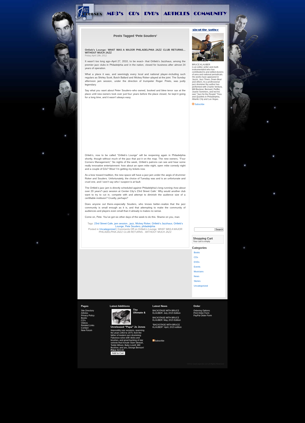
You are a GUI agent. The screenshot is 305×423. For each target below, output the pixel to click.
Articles (84, 313)
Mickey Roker (142, 223)
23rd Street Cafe (103, 223)
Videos (84, 323)
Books (197, 252)
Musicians (199, 271)
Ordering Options (201, 310)
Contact (84, 328)
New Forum (86, 330)
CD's (83, 320)
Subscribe (159, 341)
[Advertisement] (135, 126)
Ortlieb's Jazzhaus (162, 223)
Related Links (87, 325)
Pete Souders (132, 226)
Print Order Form (201, 313)
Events (197, 267)
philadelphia (148, 226)
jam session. (121, 223)
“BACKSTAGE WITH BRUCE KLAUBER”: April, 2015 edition (167, 325)
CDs (196, 257)
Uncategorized (107, 229)
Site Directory (87, 310)
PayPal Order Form (202, 315)
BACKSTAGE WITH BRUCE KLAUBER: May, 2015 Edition (166, 318)
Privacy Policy (87, 315)
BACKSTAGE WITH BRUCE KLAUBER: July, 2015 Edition (166, 311)
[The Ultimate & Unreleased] (121, 324)
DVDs (196, 262)
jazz (132, 223)
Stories (197, 281)
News (196, 276)
